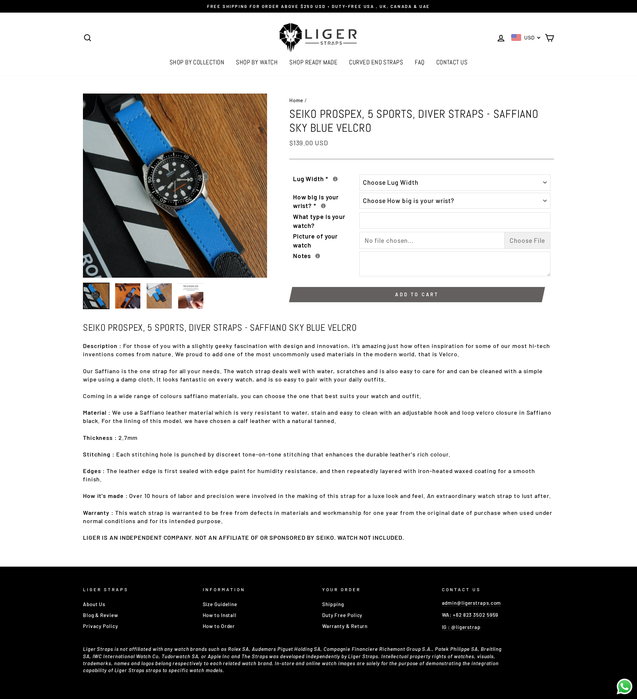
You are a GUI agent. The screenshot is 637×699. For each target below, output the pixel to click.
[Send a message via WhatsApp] (624, 686)
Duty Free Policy (342, 615)
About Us (94, 604)
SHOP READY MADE (313, 62)
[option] (318, 6)
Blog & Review (100, 615)
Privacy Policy (100, 626)
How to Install (220, 615)
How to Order (219, 626)
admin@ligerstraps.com (471, 603)
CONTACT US (452, 62)
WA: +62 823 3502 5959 (470, 615)
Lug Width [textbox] (326, 178)
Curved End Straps (376, 62)
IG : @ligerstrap (461, 627)
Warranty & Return (345, 626)
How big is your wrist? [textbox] (326, 201)
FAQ (419, 62)
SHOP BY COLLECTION (197, 62)
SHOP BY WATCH (257, 62)
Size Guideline (220, 604)
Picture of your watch (315, 240)
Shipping (333, 604)
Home (296, 100)
